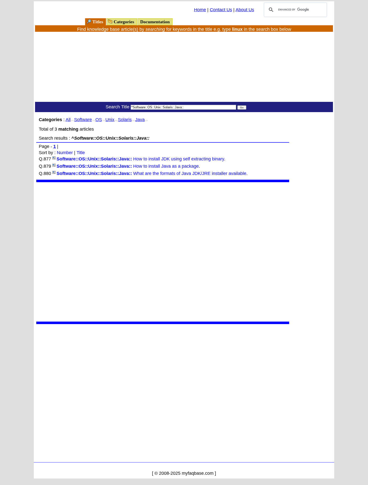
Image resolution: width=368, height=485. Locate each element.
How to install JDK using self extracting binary (140, 158)
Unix (109, 119)
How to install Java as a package (128, 166)
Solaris (125, 119)
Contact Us (221, 9)
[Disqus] (163, 251)
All (68, 119)
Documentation (155, 21)
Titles (97, 21)
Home (200, 9)
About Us (245, 9)
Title (81, 152)
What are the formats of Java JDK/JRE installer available (151, 173)
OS (98, 119)
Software (83, 119)
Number (65, 152)
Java (140, 119)
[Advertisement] (184, 67)
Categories (123, 21)
